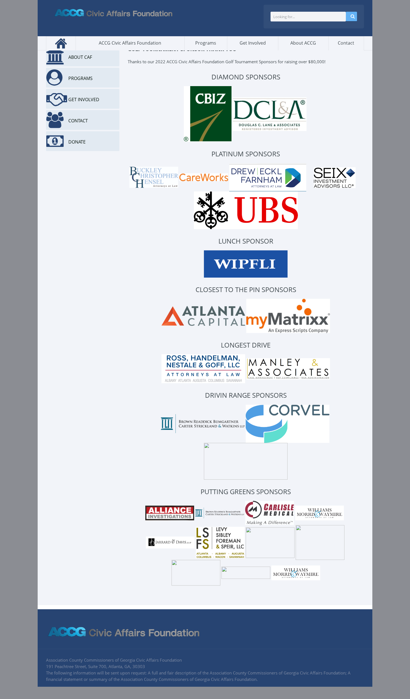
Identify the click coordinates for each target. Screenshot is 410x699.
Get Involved (253, 43)
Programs (205, 43)
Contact (346, 43)
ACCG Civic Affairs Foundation (130, 43)
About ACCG (303, 43)
